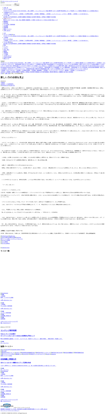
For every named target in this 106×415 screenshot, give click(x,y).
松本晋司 (34, 17)
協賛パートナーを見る (6, 355)
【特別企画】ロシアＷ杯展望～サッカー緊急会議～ (57, 67)
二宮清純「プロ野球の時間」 (26, 14)
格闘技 (23, 20)
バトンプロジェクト (40, 10)
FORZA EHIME (48, 20)
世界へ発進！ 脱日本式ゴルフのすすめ (71, 65)
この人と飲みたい (42, 65)
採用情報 (5, 27)
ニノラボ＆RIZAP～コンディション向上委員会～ (66, 64)
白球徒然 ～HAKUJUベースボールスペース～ (14, 68)
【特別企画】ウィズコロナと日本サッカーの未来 (25, 65)
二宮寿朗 (19, 17)
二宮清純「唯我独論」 (40, 14)
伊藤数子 (48, 17)
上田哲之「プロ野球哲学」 (7, 84)
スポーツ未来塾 (56, 10)
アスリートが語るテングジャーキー (73, 68)
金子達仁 (5, 17)
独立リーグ (55, 20)
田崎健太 (29, 17)
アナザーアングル (8, 10)
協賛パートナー (7, 29)
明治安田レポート (65, 10)
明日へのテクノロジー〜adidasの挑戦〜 (89, 64)
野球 (4, 20)
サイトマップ (4, 410)
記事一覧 (5, 7)
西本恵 (15, 17)
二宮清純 (13, 72)
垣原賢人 (22, 72)
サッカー (8, 20)
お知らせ (85, 68)
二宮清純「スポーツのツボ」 (10, 14)
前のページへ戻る (5, 238)
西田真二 (39, 17)
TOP (4, 33)
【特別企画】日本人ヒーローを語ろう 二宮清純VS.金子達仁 (31, 64)
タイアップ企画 (7, 9)
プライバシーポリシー (13, 410)
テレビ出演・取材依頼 (9, 24)
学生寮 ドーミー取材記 (76, 10)
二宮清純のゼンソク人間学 (54, 65)
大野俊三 (44, 17)
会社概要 (5, 26)
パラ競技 (33, 20)
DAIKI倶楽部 (50, 64)
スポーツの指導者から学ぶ (57, 68)
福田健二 (47, 72)
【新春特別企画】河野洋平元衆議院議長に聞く (38, 68)
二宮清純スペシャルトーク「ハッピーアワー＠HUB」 (30, 67)
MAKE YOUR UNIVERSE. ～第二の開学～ (24, 10)
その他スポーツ (39, 20)
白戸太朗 (10, 17)
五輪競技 (28, 20)
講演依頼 (5, 23)
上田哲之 (3, 82)
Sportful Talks (8, 65)
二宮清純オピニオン (8, 12)
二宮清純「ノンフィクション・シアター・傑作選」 (59, 14)
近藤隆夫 (24, 17)
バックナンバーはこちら (16, 238)
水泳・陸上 (19, 20)
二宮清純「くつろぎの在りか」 (81, 14)
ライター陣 (6, 15)
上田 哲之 (3, 72)
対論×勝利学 (49, 10)
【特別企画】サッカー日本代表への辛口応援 (82, 67)
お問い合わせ (6, 30)
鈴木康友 (53, 17)
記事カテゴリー (7, 18)
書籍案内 (5, 21)
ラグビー (13, 20)
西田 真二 (56, 72)
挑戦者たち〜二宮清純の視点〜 (90, 10)
